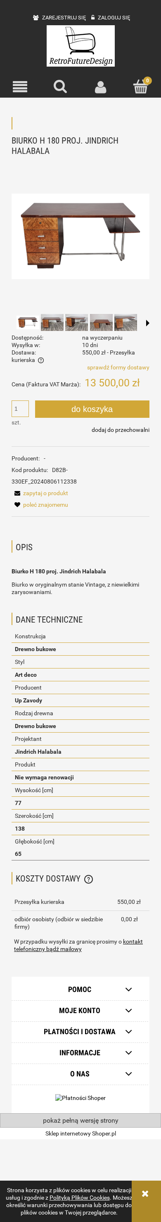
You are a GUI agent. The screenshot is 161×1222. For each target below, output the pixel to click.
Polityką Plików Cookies (80, 1197)
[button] (20, 87)
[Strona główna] (81, 46)
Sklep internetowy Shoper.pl (80, 1133)
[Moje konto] (100, 87)
